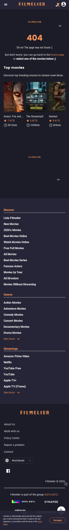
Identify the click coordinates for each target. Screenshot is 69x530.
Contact (8, 452)
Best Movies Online (15, 236)
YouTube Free (12, 368)
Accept (57, 520)
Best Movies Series (15, 260)
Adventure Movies (15, 308)
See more (9, 338)
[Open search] (61, 510)
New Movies (11, 224)
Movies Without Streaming (20, 284)
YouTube (9, 374)
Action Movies (12, 302)
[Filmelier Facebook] (8, 471)
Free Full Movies (14, 248)
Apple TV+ (10, 380)
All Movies (10, 254)
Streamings (11, 348)
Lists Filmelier (12, 218)
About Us (9, 424)
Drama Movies (12, 332)
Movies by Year (13, 272)
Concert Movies (13, 320)
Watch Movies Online (16, 242)
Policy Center (11, 438)
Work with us (11, 431)
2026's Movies (12, 230)
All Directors (11, 278)
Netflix (8, 362)
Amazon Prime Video (16, 356)
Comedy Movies (13, 314)
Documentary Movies (16, 326)
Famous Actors (13, 266)
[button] (29, 460)
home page (57, 54)
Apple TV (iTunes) (15, 386)
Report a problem (14, 445)
